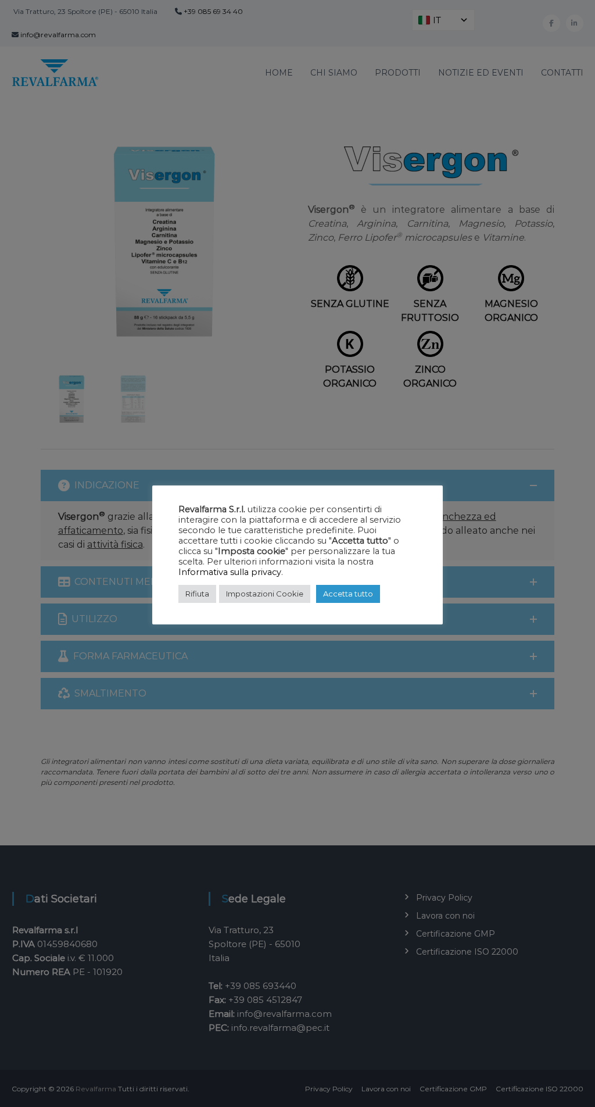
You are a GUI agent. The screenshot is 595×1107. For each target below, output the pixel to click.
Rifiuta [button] (197, 593)
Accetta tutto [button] (348, 593)
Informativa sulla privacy (229, 572)
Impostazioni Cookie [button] (264, 593)
